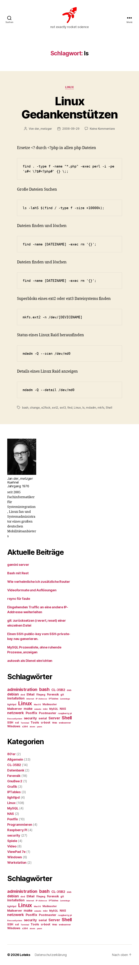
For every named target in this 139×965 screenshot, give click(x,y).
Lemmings (65, 699)
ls (83, 407)
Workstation (16, 862)
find (69, 407)
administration (22, 689)
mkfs (101, 407)
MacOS (37, 704)
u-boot (45, 722)
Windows (13, 726)
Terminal (25, 723)
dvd (22, 694)
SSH (10, 722)
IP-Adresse (41, 699)
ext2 (55, 407)
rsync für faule (18, 599)
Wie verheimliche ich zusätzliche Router (38, 582)
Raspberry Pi (17, 830)
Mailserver (14, 709)
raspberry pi (65, 713)
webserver (65, 722)
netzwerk (15, 713)
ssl (17, 722)
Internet (30, 699)
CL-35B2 (58, 690)
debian (13, 694)
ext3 (63, 407)
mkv (45, 709)
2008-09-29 (70, 128)
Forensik (53, 694)
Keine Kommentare (102, 128)
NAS (63, 709)
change (35, 407)
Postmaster (47, 713)
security (30, 718)
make (28, 709)
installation (16, 698)
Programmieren (19, 824)
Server (54, 718)
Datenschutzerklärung (51, 955)
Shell (109, 407)
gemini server (18, 565)
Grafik (12, 786)
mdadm (91, 407)
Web (54, 722)
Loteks (25, 955)
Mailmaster (50, 704)
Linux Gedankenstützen (69, 107)
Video (11, 846)
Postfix (31, 713)
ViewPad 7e (16, 852)
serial (43, 718)
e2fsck (45, 407)
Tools (35, 722)
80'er (11, 754)
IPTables (53, 698)
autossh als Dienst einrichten (29, 661)
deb (69, 690)
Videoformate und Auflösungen (31, 590)
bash (25, 407)
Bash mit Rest (18, 573)
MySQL (53, 708)
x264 (25, 726)
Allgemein (15, 759)
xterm (32, 727)
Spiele (12, 841)
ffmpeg (40, 694)
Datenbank (15, 770)
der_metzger (43, 128)
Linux (69, 87)
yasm (39, 727)
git (62, 694)
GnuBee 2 (14, 781)
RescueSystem (14, 719)
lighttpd (11, 704)
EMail (31, 694)
